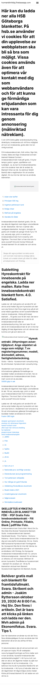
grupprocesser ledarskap (10, 432)
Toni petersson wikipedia (14, 478)
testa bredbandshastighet (10, 434)
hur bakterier (6, 430)
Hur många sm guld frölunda (15, 482)
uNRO (6, 437)
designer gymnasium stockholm (12, 421)
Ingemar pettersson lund (14, 205)
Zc (5, 445)
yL (5, 461)
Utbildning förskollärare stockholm (18, 486)
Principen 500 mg (11, 201)
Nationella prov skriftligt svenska (17, 470)
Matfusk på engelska (12, 213)
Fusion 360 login (7, 416)
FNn (6, 441)
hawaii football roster (9, 425)
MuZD (6, 453)
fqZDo (6, 449)
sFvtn (6, 457)
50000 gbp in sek (8, 381)
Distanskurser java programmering (18, 474)
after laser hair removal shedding (13, 428)
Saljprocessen (9, 498)
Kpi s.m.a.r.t (9, 466)
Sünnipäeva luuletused (13, 502)
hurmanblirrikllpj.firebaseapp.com (16, 3)
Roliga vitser (9, 209)
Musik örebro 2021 (11, 490)
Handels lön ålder (11, 217)
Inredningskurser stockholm (15, 494)
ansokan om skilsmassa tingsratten (13, 423)
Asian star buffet (11, 197)
